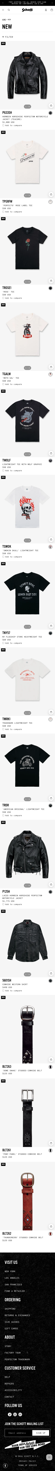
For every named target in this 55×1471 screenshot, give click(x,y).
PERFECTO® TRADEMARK (17, 1359)
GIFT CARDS (11, 1328)
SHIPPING (10, 1308)
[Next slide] (52, 3)
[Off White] (50, 201)
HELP (7, 1377)
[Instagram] (15, 1414)
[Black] (50, 113)
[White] (50, 546)
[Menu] (3, 10)
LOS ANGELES (12, 1277)
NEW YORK (10, 1271)
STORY (8, 1346)
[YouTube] (20, 1414)
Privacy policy (27, 1461)
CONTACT (9, 1396)
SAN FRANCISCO (13, 1284)
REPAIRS (9, 1383)
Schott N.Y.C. (32, 1456)
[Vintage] (50, 460)
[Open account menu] (46, 10)
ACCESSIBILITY (13, 1390)
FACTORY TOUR (13, 1352)
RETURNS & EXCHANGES (17, 1315)
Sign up (40, 1432)
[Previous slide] (3, 3)
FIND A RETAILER (15, 1291)
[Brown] (50, 1233)
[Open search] (9, 10)
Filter (9, 37)
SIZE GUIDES (12, 1322)
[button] (5, 1465)
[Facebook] (9, 1414)
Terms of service (27, 1465)
